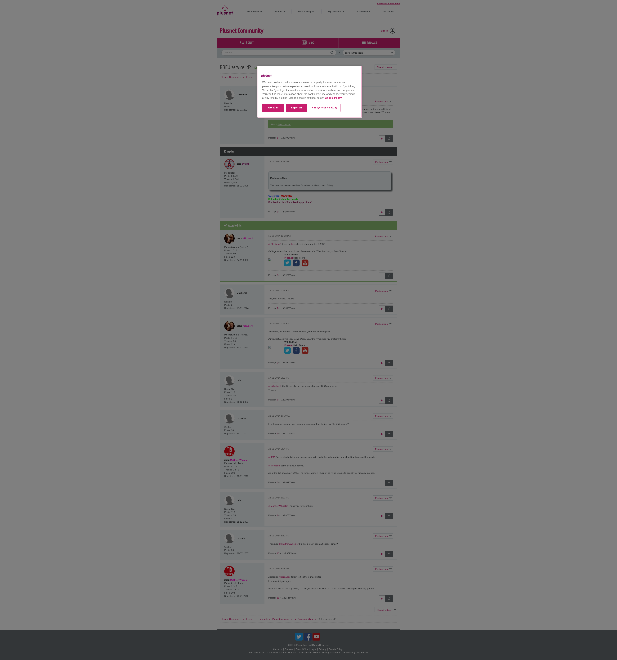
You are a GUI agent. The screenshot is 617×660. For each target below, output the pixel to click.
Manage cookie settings (325, 108)
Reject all (296, 108)
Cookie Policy (333, 98)
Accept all (273, 108)
